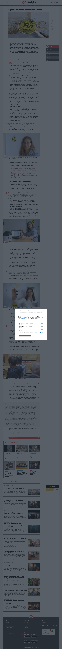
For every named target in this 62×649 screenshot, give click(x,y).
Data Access (31, 338)
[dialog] (31, 324)
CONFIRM (24, 335)
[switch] (41, 323)
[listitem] (31, 321)
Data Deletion (26, 338)
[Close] (45, 310)
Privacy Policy (36, 338)
